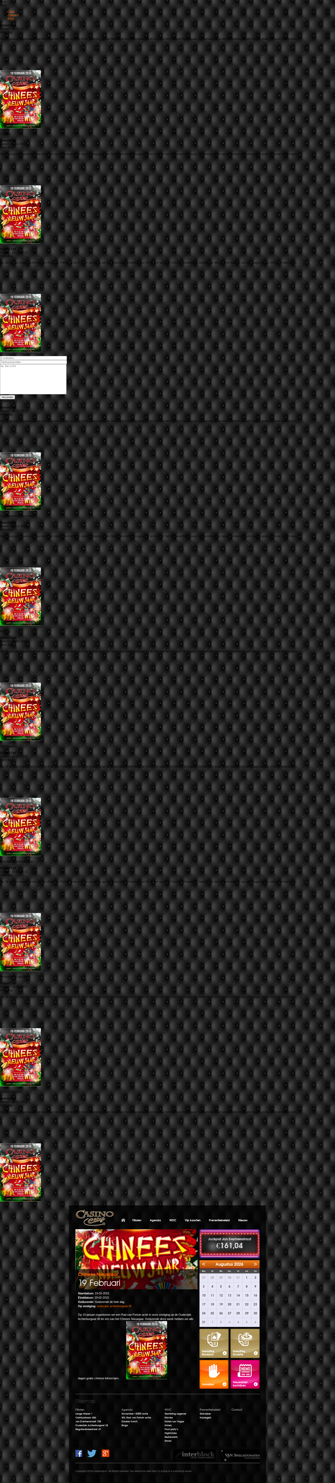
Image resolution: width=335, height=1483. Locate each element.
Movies (169, 1417)
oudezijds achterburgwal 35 (114, 1306)
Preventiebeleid (219, 1220)
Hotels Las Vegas (174, 1421)
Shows (168, 1440)
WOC (172, 1220)
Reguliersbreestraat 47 (88, 1429)
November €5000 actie (135, 1413)
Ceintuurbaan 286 (85, 1417)
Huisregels (205, 1417)
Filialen (136, 1220)
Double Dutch (129, 1421)
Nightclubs (171, 1433)
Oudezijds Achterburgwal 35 (91, 1425)
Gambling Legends (175, 1413)
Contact (236, 1409)
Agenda (155, 1220)
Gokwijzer (205, 1413)
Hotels (168, 1425)
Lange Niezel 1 (83, 1413)
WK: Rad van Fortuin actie (136, 1417)
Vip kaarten (192, 1220)
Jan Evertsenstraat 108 (88, 1421)
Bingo (125, 1425)
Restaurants (171, 1437)
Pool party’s (171, 1429)
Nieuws (242, 1220)
